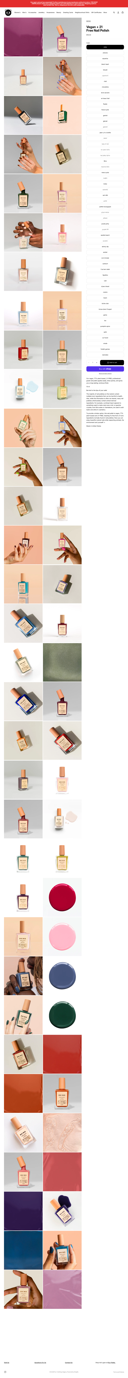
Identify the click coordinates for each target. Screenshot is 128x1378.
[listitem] (105, 12)
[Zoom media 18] (62, 350)
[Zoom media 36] (62, 701)
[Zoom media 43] (23, 858)
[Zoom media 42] (62, 819)
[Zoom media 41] (23, 819)
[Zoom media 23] (23, 467)
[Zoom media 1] (23, 37)
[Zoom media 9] (23, 193)
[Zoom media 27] (23, 545)
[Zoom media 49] (23, 975)
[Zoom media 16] (62, 310)
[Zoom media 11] (23, 232)
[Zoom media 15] (23, 310)
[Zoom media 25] (23, 506)
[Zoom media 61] (23, 1211)
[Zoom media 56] (62, 1093)
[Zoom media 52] (62, 1015)
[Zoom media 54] (62, 1054)
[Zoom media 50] (62, 975)
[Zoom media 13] (23, 271)
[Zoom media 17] (23, 350)
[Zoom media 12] (62, 232)
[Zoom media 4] (62, 76)
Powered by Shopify (72, 1372)
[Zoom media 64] (62, 1250)
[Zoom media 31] (23, 623)
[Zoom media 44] (62, 858)
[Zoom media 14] (62, 271)
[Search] (114, 12)
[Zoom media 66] (62, 1289)
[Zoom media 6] (62, 115)
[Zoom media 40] (62, 779)
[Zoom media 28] (62, 545)
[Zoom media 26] (62, 506)
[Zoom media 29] (23, 584)
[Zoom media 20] (62, 388)
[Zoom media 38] (62, 740)
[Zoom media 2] (62, 37)
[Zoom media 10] (62, 193)
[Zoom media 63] (23, 1250)
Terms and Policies (118, 1372)
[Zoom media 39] (23, 779)
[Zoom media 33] (23, 662)
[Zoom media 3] (23, 76)
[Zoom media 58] (62, 1132)
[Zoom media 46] (62, 897)
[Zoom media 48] (62, 936)
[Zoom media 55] (23, 1093)
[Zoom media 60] (62, 1171)
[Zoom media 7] (23, 154)
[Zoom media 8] (62, 154)
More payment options (105, 373)
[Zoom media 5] (23, 115)
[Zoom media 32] (62, 623)
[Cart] (122, 12)
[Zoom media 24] (62, 467)
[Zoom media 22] (62, 428)
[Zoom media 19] (23, 388)
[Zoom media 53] (23, 1054)
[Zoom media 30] (62, 584)
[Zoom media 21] (23, 428)
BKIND (88, 21)
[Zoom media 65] (23, 1289)
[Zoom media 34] (62, 662)
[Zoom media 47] (23, 936)
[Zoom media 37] (23, 740)
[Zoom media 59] (23, 1171)
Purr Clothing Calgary (60, 1372)
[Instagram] (5, 1372)
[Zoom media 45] (23, 897)
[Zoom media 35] (23, 701)
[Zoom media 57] (23, 1132)
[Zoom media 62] (62, 1211)
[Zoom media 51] (23, 1015)
